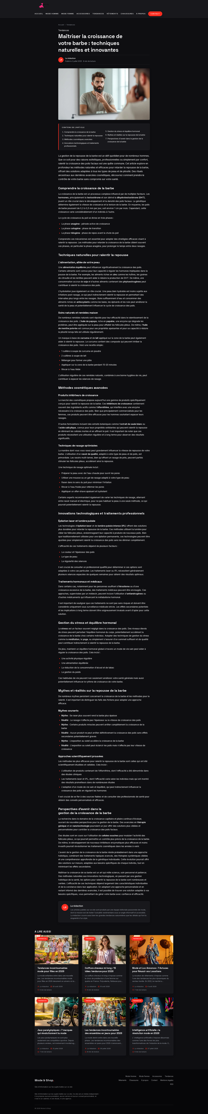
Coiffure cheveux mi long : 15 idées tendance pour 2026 (100, 970)
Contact (155, 14)
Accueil (39, 14)
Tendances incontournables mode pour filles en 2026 (52, 970)
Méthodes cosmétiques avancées (78, 139)
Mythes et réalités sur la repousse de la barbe (126, 135)
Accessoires (83, 14)
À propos (141, 14)
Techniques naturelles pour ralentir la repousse (83, 136)
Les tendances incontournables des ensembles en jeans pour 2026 (103, 1032)
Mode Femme (67, 14)
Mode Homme (52, 14)
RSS (171, 1084)
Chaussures (127, 14)
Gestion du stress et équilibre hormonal (123, 131)
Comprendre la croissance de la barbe (80, 132)
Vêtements (112, 14)
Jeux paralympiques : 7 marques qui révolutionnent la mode (54, 1032)
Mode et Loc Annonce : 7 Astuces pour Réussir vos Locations (150, 970)
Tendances (98, 14)
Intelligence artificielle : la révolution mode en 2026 (146, 1032)
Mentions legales (166, 1080)
